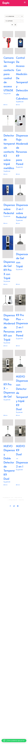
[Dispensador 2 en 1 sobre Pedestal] (20, 189)
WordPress (14, 502)
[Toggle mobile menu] (25, 2)
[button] (14, 740)
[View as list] (15, 24)
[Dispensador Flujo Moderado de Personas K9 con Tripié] (7, 300)
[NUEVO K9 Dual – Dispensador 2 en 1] (20, 430)
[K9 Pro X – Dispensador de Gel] (7, 365)
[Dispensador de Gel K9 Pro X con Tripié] (7, 242)
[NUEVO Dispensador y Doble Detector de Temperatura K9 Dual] (7, 430)
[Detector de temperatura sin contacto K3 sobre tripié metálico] (7, 120)
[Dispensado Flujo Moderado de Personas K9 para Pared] (20, 120)
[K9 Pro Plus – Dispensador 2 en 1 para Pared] (20, 299)
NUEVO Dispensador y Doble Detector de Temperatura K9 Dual (11, 462)
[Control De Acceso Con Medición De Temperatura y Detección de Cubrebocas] (20, 42)
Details (6, 104)
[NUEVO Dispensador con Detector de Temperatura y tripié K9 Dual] (20, 361)
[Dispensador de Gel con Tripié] (20, 238)
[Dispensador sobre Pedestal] (7, 189)
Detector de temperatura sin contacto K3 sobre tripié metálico (11, 151)
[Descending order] (22, 16)
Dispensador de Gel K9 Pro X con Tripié (11, 270)
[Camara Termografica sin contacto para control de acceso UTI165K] (7, 42)
